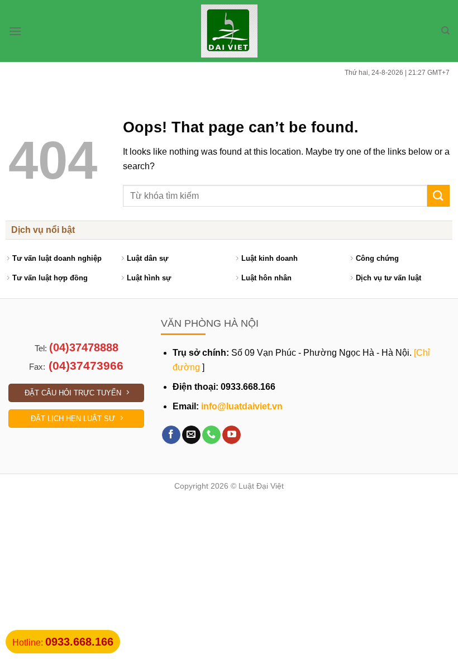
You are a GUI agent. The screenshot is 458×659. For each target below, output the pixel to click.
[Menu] (15, 31)
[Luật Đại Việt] (229, 31)
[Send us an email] (191, 435)
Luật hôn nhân (266, 278)
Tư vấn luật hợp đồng (50, 278)
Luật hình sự (149, 278)
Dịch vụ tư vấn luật (388, 278)
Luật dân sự (147, 258)
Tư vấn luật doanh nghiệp (57, 258)
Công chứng (377, 258)
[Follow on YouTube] (231, 435)
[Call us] (211, 435)
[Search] (445, 30)
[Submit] (438, 196)
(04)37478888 (83, 347)
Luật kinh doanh (269, 258)
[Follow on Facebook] (171, 435)
